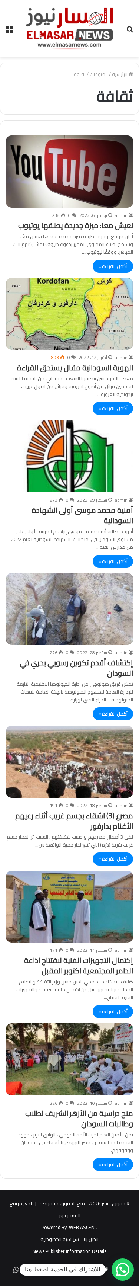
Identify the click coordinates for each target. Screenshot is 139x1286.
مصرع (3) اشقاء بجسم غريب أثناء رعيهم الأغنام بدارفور (74, 821)
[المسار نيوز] (69, 28)
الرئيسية (120, 74)
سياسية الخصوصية (59, 1239)
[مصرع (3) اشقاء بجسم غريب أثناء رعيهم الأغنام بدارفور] (69, 761)
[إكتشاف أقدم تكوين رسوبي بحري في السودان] (69, 609)
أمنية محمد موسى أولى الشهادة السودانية (82, 515)
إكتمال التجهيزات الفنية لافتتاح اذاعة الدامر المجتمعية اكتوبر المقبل (78, 965)
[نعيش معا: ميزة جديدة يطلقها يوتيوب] (69, 171)
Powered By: (55, 1227)
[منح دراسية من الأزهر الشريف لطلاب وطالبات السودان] (69, 1059)
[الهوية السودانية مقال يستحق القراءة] (69, 314)
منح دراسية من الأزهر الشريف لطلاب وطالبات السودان (79, 1118)
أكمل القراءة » (113, 266)
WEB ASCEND (83, 1227)
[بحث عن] (129, 31)
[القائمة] (9, 31)
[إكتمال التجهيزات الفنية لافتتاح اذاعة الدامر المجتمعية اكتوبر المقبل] (69, 907)
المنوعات (99, 74)
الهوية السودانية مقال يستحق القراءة (75, 367)
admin (121, 215)
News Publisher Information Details (69, 1251)
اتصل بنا (91, 1239)
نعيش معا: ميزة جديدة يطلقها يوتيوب (75, 225)
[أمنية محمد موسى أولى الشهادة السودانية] (69, 456)
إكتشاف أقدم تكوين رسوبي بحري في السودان (76, 668)
